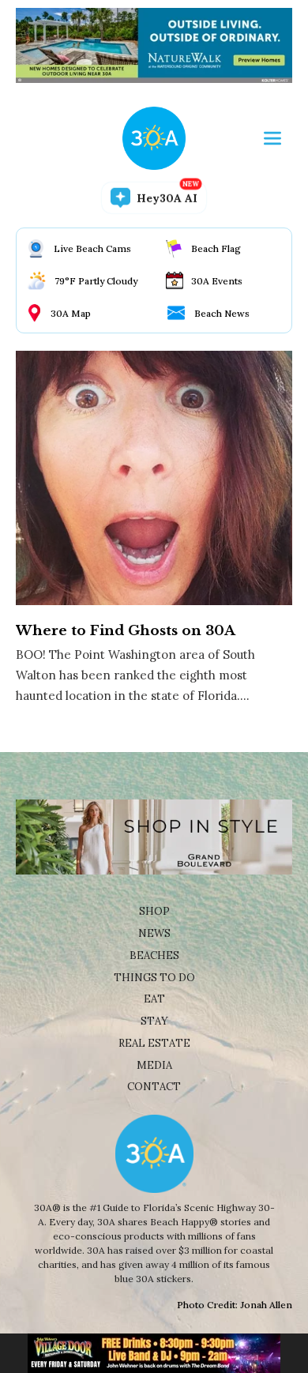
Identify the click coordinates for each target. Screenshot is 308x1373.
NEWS (154, 933)
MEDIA (154, 1065)
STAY (154, 1021)
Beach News (222, 313)
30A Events (216, 281)
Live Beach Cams (92, 248)
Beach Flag (216, 248)
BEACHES (154, 955)
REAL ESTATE (154, 1043)
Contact (154, 1086)
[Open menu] (272, 138)
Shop (154, 911)
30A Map (71, 313)
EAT (154, 999)
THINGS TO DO (154, 977)
